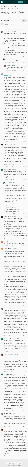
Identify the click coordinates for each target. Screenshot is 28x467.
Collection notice (21, 460)
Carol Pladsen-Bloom (8, 338)
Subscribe (20, 1)
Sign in (25, 1)
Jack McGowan (8, 59)
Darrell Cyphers (7, 374)
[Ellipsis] (26, 32)
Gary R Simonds (7, 308)
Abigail (5, 241)
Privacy (13, 460)
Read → (2, 16)
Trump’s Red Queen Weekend (8, 6)
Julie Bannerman (7, 248)
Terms (16, 460)
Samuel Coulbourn (8, 354)
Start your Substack (11, 463)
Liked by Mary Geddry (9, 75)
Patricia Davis (7, 216)
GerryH (7, 182)
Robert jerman (7, 74)
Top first (24, 20)
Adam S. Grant (7, 31)
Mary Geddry (4, 8)
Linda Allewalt (7, 169)
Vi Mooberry (7, 144)
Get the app (19, 463)
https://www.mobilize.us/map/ (12, 211)
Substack (8, 465)
